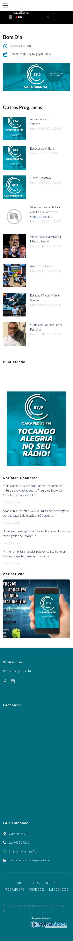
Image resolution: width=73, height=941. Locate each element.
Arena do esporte (41, 266)
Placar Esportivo (40, 178)
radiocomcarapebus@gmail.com (29, 860)
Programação (14, 889)
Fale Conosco (59, 889)
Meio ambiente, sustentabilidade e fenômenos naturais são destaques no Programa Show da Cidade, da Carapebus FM (32, 490)
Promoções (37, 889)
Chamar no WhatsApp (22, 851)
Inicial (18, 882)
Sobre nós (51, 882)
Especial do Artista (42, 148)
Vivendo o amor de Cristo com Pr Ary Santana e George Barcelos (46, 211)
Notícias (34, 882)
